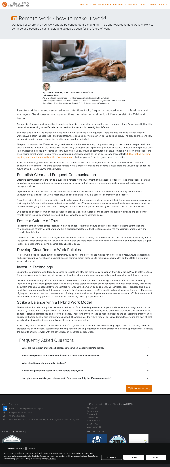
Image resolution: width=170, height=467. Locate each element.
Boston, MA (92, 411)
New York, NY (93, 420)
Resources (118, 4)
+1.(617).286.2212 (17, 416)
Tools (142, 4)
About (161, 4)
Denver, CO (92, 417)
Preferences (111, 457)
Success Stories (101, 4)
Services (84, 4)
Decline (134, 457)
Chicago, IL (92, 414)
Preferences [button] (52, 459)
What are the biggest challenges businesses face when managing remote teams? (63, 347)
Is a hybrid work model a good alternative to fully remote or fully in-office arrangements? (67, 378)
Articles (132, 4)
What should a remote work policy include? (44, 363)
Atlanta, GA (92, 408)
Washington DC (94, 427)
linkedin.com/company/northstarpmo (26, 408)
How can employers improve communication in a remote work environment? (60, 355)
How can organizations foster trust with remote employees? (52, 370)
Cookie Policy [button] (92, 456)
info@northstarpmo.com (20, 412)
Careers (152, 4)
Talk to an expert (139, 388)
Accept (156, 457)
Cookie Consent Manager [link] (13, 448)
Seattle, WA (92, 424)
